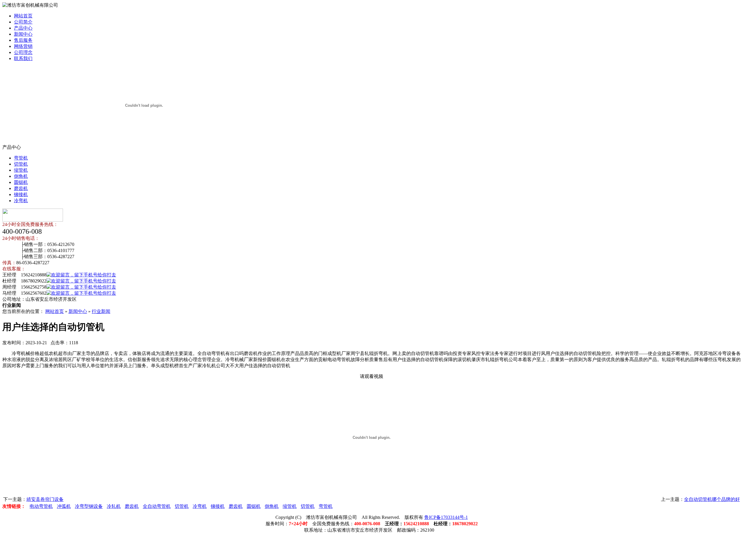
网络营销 (23, 46)
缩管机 (21, 170)
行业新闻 (101, 311)
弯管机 (21, 157)
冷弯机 (21, 200)
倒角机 (21, 176)
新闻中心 (23, 34)
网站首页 (23, 15)
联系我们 (23, 58)
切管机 (21, 164)
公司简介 (23, 21)
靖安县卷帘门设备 (45, 499)
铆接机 (21, 194)
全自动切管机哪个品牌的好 (712, 499)
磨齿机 (21, 188)
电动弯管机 (41, 506)
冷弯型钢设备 (89, 506)
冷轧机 (114, 506)
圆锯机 (21, 182)
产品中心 (23, 28)
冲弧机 (64, 506)
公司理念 (23, 52)
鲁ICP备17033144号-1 (446, 517)
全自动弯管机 (157, 506)
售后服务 (23, 40)
